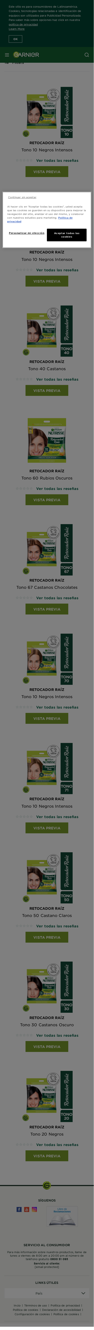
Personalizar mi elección (26, 233)
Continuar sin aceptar (22, 197)
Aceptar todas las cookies (67, 235)
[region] (47, 220)
